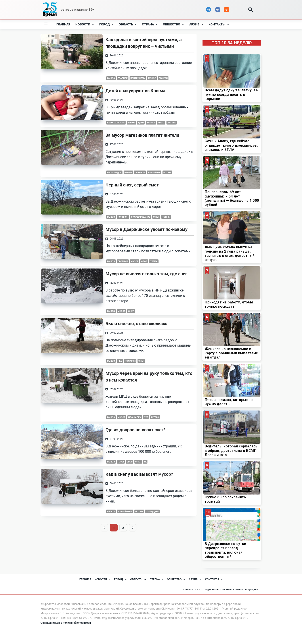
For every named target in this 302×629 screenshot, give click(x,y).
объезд (163, 78)
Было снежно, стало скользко (136, 323)
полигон (123, 217)
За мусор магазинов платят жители (142, 135)
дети (141, 122)
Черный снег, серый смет (132, 185)
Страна (148, 24)
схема (154, 261)
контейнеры (137, 78)
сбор (144, 261)
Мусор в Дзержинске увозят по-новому (146, 229)
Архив (194, 24)
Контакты (216, 24)
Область (126, 24)
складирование (140, 217)
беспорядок (114, 172)
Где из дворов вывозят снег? (135, 429)
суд (146, 417)
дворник (123, 261)
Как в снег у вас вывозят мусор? (139, 474)
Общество (171, 24)
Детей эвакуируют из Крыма (135, 90)
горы (121, 461)
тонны (166, 217)
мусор (152, 78)
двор (129, 461)
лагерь (171, 122)
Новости (82, 24)
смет (156, 217)
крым (161, 122)
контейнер (154, 172)
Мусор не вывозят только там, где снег (146, 273)
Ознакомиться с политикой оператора (65, 622)
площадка (134, 417)
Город (104, 24)
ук (145, 461)
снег (131, 311)
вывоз (111, 78)
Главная (63, 24)
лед (120, 361)
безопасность (116, 122)
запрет (151, 122)
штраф (155, 417)
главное (123, 78)
